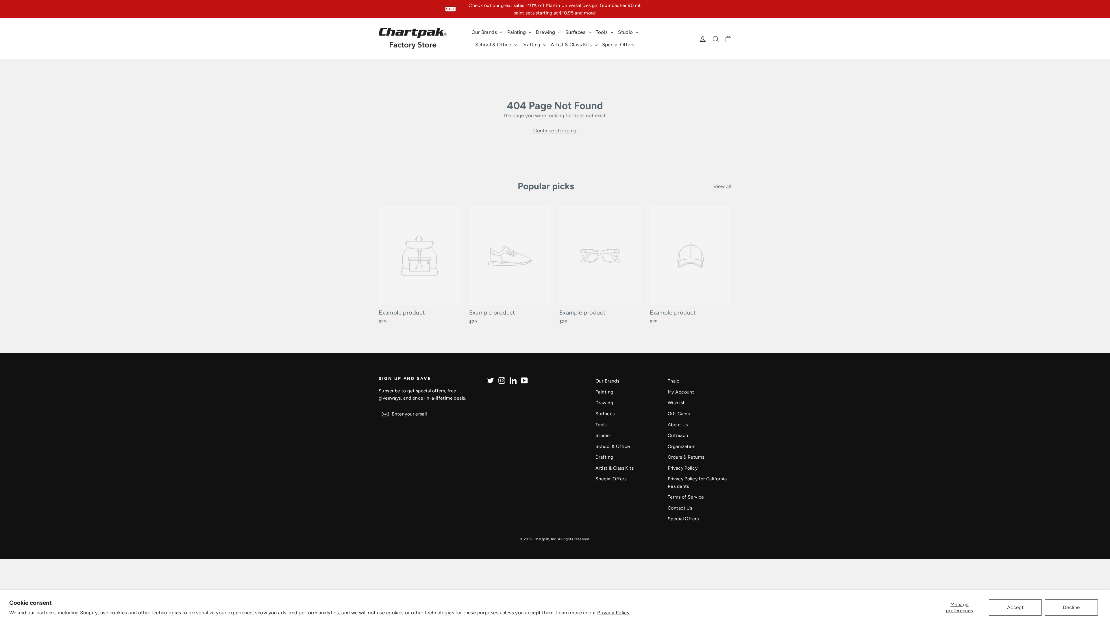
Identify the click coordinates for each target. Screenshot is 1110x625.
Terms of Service (686, 497)
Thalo (673, 381)
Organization (681, 446)
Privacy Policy (613, 612)
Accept (1015, 607)
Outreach (678, 435)
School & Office (494, 44)
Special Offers (618, 44)
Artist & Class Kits (572, 44)
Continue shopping (554, 130)
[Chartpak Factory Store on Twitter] (490, 380)
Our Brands (484, 32)
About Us (678, 424)
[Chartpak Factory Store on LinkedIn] (513, 380)
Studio (626, 32)
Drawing (546, 32)
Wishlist (676, 402)
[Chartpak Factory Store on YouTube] (524, 380)
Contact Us (680, 508)
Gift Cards (679, 413)
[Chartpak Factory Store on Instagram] (501, 380)
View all (722, 186)
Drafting (531, 44)
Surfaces (576, 32)
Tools (602, 32)
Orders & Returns (686, 457)
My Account (681, 392)
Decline (1071, 607)
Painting (517, 32)
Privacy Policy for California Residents (697, 482)
